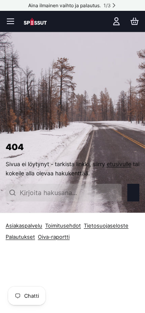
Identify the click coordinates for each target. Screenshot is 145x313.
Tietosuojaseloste (106, 225)
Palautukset (20, 237)
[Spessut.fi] (35, 21)
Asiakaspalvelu (24, 225)
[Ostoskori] (133, 21)
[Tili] (115, 21)
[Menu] (13, 21)
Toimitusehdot (63, 225)
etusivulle (119, 164)
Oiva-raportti (54, 237)
